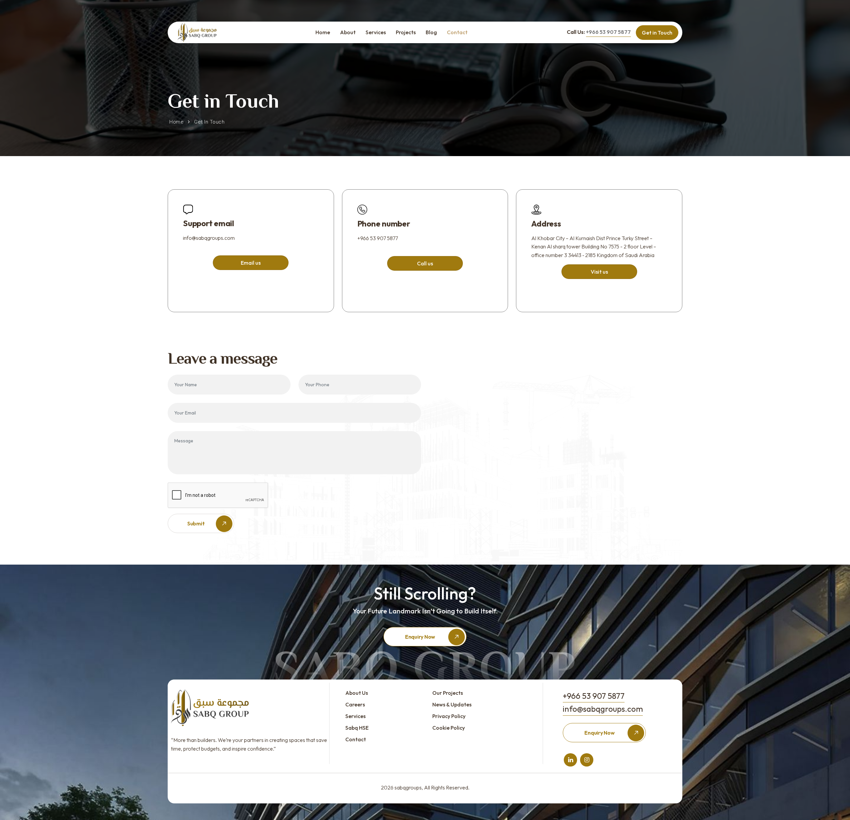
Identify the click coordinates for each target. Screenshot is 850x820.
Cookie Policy (448, 727)
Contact (457, 32)
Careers (355, 704)
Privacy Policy (449, 716)
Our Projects (447, 692)
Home (322, 32)
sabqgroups (408, 787)
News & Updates (451, 704)
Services (376, 32)
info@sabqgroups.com (209, 237)
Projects (406, 32)
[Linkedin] (570, 760)
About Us (356, 692)
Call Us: (599, 32)
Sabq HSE (357, 727)
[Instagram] (586, 760)
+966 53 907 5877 (377, 238)
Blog (431, 32)
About (348, 32)
